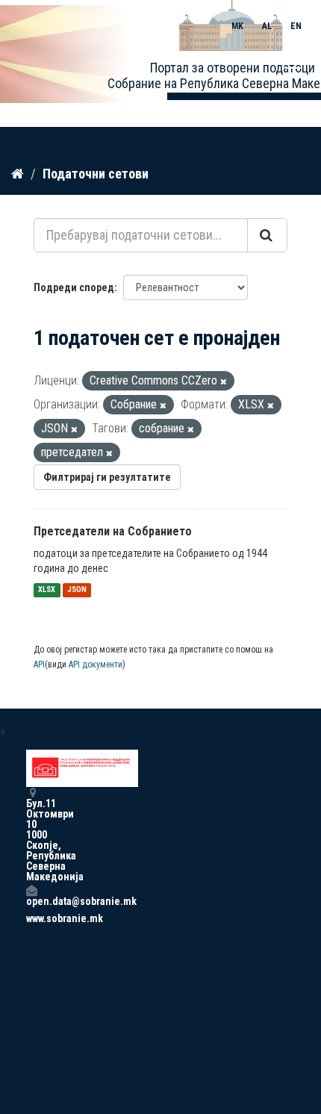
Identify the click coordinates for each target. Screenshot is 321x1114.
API (39, 664)
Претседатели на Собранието (113, 531)
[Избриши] (223, 382)
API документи (95, 664)
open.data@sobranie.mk (31, 900)
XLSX (46, 590)
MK (237, 26)
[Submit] (267, 235)
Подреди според (74, 287)
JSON (77, 590)
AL (267, 26)
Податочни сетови (96, 173)
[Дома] (17, 173)
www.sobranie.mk (31, 918)
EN (296, 26)
